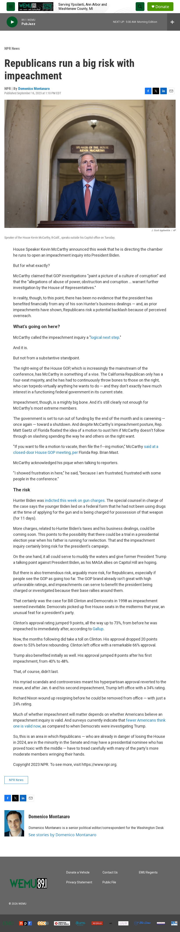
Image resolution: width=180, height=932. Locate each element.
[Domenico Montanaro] (14, 823)
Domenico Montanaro (34, 88)
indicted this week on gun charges (75, 500)
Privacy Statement (79, 882)
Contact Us (110, 872)
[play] (12, 22)
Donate (162, 6)
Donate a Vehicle (78, 872)
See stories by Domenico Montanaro (62, 834)
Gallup (98, 629)
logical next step (105, 337)
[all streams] (173, 22)
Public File (109, 882)
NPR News (12, 48)
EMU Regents (148, 872)
